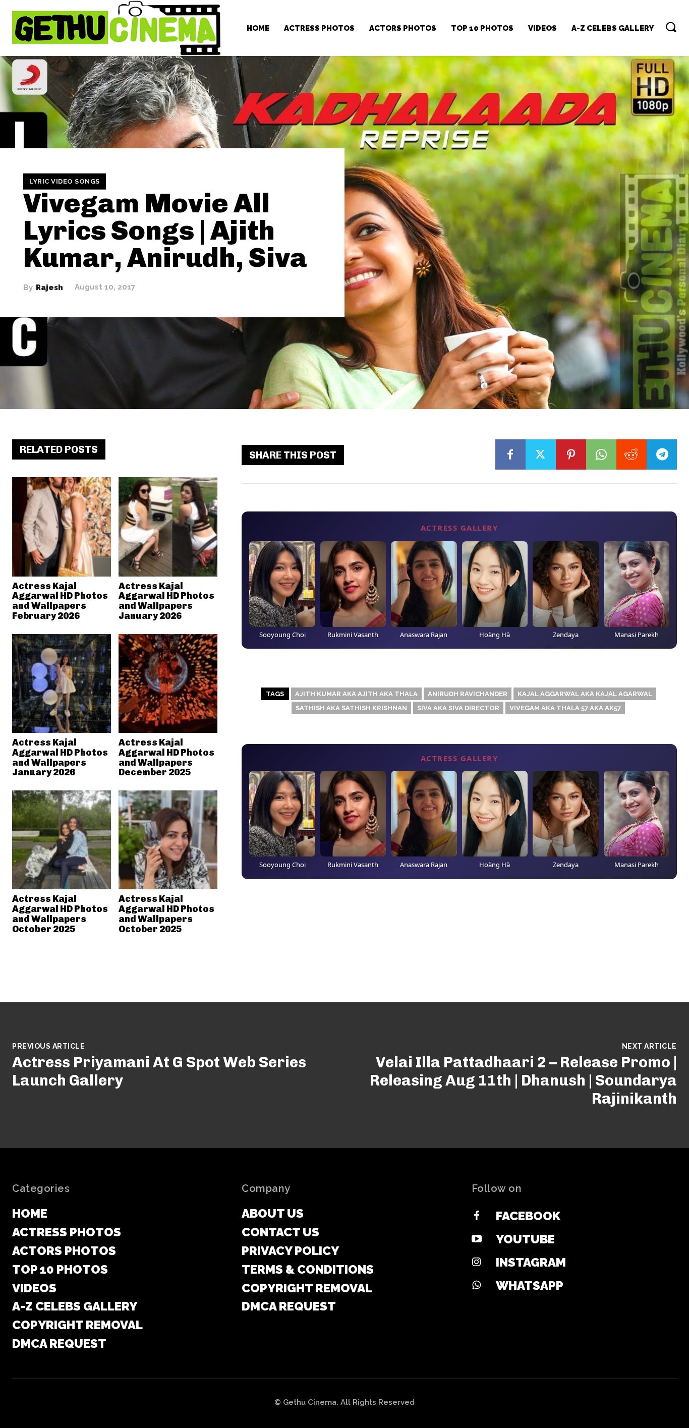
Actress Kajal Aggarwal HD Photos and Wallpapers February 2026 (60, 601)
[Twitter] (541, 454)
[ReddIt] (631, 454)
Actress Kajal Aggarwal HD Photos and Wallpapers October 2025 (60, 913)
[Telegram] (662, 454)
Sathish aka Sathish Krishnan (351, 708)
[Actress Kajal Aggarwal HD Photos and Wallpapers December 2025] (168, 683)
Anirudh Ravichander (467, 694)
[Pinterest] (571, 454)
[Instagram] (477, 1262)
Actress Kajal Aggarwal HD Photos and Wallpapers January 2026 (166, 601)
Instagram (531, 1262)
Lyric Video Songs (64, 181)
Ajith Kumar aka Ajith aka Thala (356, 694)
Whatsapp (529, 1285)
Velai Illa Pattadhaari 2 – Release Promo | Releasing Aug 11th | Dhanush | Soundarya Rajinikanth (523, 1080)
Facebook (528, 1216)
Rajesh (49, 287)
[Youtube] (477, 1239)
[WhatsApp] (601, 454)
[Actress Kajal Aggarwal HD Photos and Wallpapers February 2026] (61, 526)
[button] (671, 27)
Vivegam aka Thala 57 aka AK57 (565, 708)
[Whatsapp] (477, 1286)
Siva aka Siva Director (458, 708)
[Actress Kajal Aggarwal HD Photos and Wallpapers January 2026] (168, 526)
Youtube (525, 1239)
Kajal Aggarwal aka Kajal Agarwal (585, 694)
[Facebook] (510, 454)
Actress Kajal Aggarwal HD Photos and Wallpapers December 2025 (166, 757)
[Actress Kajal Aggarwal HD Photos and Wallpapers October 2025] (61, 839)
